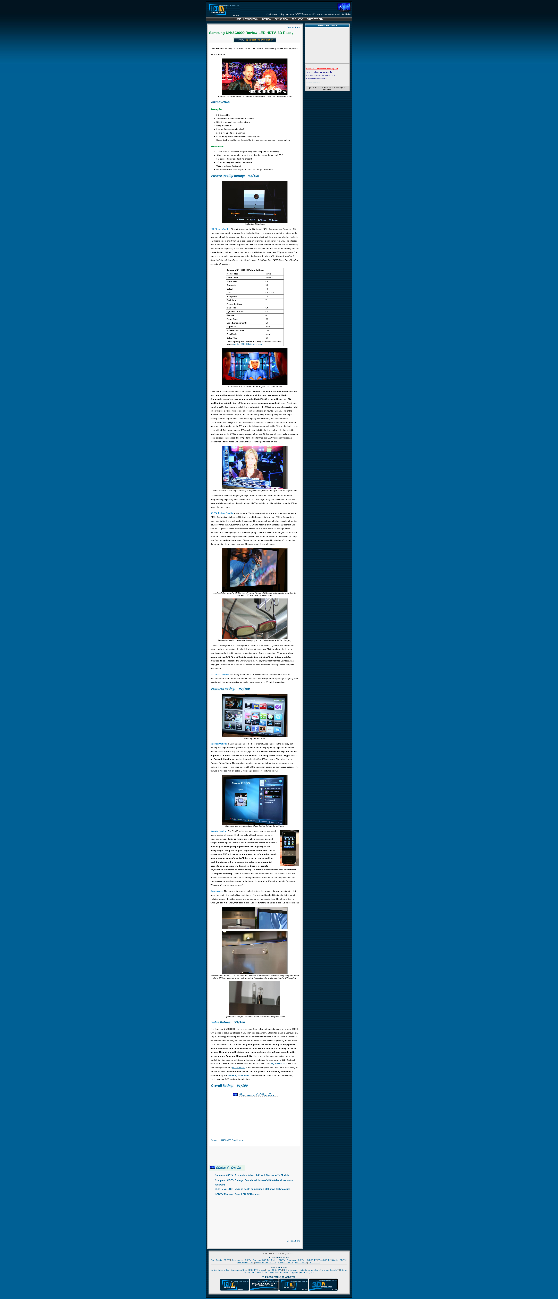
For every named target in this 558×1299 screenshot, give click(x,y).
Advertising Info (307, 1272)
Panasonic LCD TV (295, 1260)
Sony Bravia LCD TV (220, 1260)
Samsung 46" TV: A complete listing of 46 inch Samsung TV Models (252, 1175)
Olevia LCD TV (339, 1260)
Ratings (266, 19)
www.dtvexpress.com (313, 82)
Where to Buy (315, 19)
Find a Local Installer (308, 1270)
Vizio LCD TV (324, 1260)
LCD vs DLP (257, 1272)
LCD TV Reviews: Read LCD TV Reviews (237, 1194)
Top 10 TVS (297, 19)
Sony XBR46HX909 (278, 1064)
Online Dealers (290, 1270)
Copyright (294, 1272)
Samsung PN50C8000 (238, 1075)
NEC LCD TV (301, 1262)
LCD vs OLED (271, 1272)
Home (238, 19)
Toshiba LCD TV (285, 1262)
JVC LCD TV (314, 1262)
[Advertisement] (233, 1219)
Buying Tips (281, 19)
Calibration (267, 40)
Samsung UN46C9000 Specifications (227, 1140)
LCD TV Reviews (257, 1270)
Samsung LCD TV (261, 1260)
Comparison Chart (239, 1270)
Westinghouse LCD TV (265, 1262)
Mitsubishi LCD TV (245, 1262)
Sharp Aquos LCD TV (241, 1260)
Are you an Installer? (329, 1270)
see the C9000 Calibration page (247, 344)
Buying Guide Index (220, 1270)
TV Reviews (251, 19)
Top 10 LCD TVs (274, 1270)
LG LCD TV (311, 1260)
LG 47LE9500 (238, 1067)
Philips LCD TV (278, 1260)
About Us (283, 1272)
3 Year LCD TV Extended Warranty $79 (322, 69)
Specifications (253, 40)
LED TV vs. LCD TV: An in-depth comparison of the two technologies (252, 1189)
